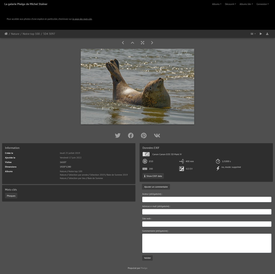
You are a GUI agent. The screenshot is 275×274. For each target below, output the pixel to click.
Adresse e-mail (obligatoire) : (156, 206)
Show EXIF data (154, 176)
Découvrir (229, 4)
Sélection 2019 (97, 174)
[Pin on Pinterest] (144, 135)
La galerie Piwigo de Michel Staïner (25, 4)
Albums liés (245, 4)
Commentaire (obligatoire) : (155, 230)
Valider (147, 257)
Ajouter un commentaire (156, 186)
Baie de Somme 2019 (117, 174)
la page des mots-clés (82, 18)
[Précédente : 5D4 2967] (122, 42)
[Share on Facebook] (131, 135)
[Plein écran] (143, 42)
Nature (15, 34)
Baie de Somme (95, 178)
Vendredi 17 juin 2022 (70, 157)
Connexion (262, 4)
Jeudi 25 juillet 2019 (70, 153)
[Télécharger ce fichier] (267, 34)
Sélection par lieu (77, 178)
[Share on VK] (157, 135)
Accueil (6, 34)
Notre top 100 (31, 34)
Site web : (147, 218)
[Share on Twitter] (118, 135)
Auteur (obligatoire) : (152, 193)
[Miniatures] (132, 42)
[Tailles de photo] (253, 34)
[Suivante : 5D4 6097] (152, 42)
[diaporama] (261, 34)
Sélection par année (78, 174)
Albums (216, 4)
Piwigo (144, 268)
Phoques (11, 195)
